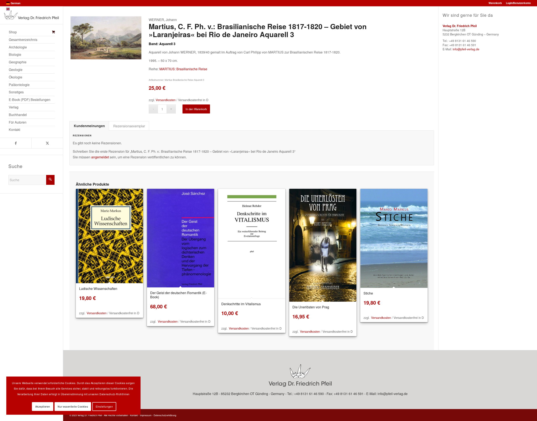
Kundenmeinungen (89, 125)
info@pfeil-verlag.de (466, 49)
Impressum (145, 415)
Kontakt (134, 415)
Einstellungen (104, 406)
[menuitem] (31, 32)
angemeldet (100, 157)
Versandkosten (166, 100)
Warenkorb (495, 3)
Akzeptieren (42, 406)
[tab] (89, 126)
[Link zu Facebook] (15, 143)
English (15, 9)
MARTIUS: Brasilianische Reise (183, 68)
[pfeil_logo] (31, 15)
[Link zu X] (47, 143)
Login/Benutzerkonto (518, 3)
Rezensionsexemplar (129, 125)
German (15, 3)
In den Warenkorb (196, 109)
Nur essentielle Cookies (73, 406)
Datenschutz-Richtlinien (114, 394)
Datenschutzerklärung (165, 415)
